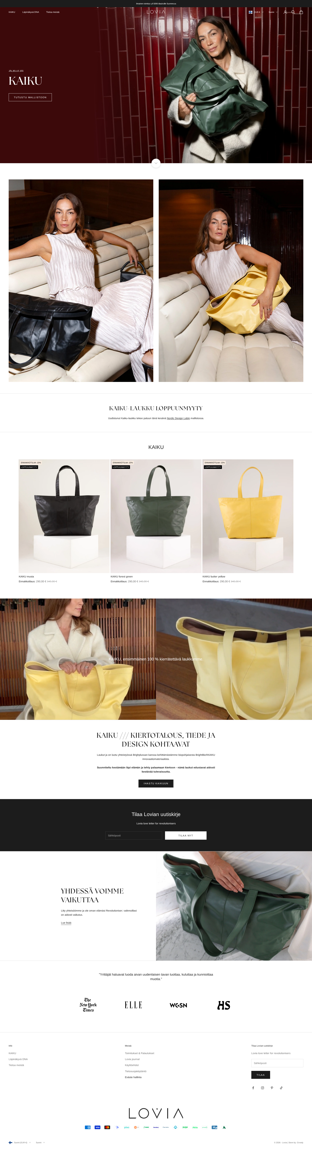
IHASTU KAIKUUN (156, 783)
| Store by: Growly (295, 1142)
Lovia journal (132, 1059)
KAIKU (12, 12)
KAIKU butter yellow (214, 576)
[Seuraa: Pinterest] (272, 1088)
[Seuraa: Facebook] (253, 1088)
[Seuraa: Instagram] (262, 1088)
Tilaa (261, 1075)
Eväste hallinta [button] (133, 1077)
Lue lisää (66, 922)
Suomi (271, 12)
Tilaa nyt (185, 835)
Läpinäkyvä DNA (30, 12)
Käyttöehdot (132, 1065)
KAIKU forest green (122, 576)
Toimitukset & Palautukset (139, 1053)
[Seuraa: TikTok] (281, 1088)
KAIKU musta (26, 576)
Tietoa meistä (52, 12)
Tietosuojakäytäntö (135, 1071)
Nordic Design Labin (178, 418)
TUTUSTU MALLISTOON (30, 97)
